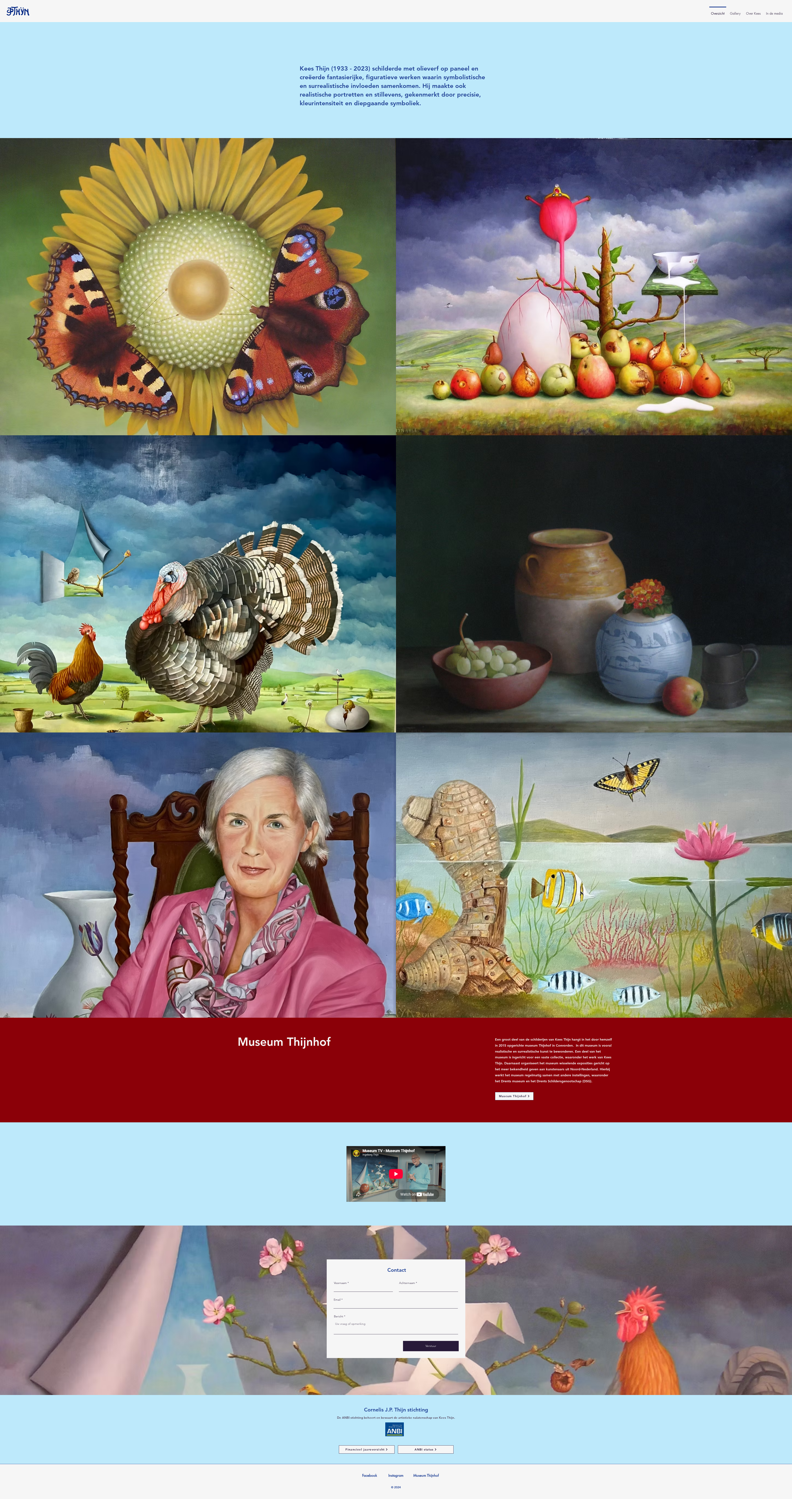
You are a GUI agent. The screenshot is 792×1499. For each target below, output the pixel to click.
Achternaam (407, 1282)
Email (337, 1299)
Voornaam (340, 1282)
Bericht (338, 1316)
